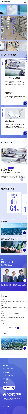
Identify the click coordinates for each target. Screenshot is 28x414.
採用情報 (5, 379)
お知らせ (5, 382)
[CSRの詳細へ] (24, 250)
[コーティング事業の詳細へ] (25, 103)
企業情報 (5, 365)
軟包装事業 (6, 372)
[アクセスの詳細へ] (24, 348)
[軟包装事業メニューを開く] (24, 372)
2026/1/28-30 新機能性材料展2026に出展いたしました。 (14, 317)
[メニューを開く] (25, 2)
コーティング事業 (8, 369)
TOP (4, 362)
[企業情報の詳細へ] (24, 232)
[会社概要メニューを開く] (24, 365)
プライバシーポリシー (7, 406)
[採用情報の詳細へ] (24, 280)
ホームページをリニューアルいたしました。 (10, 313)
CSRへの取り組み (8, 375)
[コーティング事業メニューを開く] (24, 369)
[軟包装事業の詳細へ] (25, 133)
